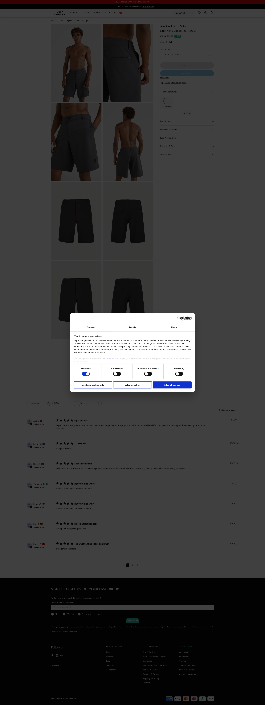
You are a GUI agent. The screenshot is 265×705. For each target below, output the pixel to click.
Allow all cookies (172, 385)
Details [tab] (132, 327)
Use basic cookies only (93, 385)
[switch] (117, 374)
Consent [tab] (91, 327)
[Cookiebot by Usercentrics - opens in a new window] (179, 318)
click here (112, 358)
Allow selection (132, 385)
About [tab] (174, 327)
